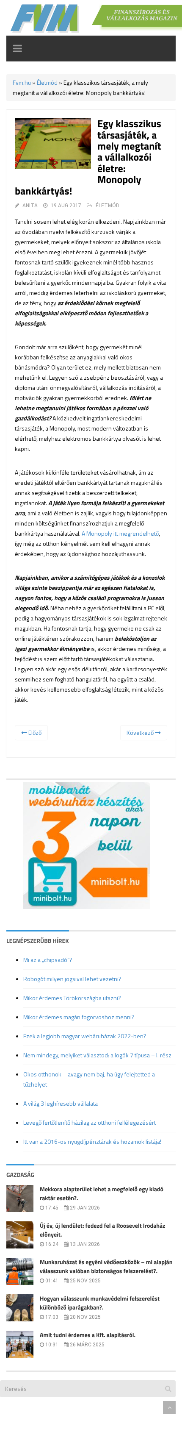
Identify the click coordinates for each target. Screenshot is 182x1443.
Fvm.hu (22, 82)
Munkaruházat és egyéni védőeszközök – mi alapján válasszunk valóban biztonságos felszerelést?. (106, 1267)
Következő (141, 732)
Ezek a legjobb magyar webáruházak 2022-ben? (84, 1036)
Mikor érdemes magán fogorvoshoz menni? (79, 1016)
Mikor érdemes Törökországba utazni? (72, 997)
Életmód (47, 82)
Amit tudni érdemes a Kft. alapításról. (87, 1335)
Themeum (53, 1407)
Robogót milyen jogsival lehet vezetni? (72, 978)
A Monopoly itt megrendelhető (120, 533)
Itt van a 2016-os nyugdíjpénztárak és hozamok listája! (92, 1141)
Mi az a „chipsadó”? (47, 959)
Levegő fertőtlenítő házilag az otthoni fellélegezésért (89, 1122)
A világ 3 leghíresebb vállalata (60, 1103)
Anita (30, 206)
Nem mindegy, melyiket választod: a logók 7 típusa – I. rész (97, 1055)
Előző (34, 732)
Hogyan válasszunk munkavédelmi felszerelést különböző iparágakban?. (100, 1303)
